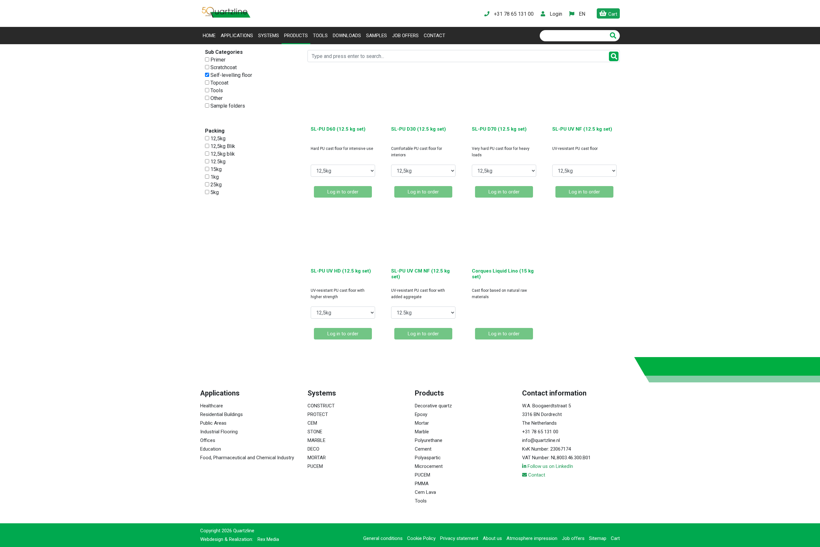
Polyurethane (428, 440)
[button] (581, 14)
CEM (312, 423)
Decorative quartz (433, 406)
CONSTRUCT (321, 406)
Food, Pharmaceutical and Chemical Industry (247, 458)
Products (296, 35)
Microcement (429, 466)
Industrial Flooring (219, 432)
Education (210, 449)
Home (210, 35)
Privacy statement (459, 538)
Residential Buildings (221, 414)
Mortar (422, 423)
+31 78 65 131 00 (540, 432)
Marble (422, 432)
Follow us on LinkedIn (549, 466)
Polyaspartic (428, 458)
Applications (237, 35)
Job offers (405, 35)
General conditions (383, 538)
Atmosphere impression (531, 538)
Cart (615, 538)
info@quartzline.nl (541, 440)
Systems (268, 35)
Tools (320, 35)
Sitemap (597, 538)
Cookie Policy (421, 538)
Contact (434, 35)
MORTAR (317, 458)
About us (492, 538)
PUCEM (315, 466)
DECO (313, 449)
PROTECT (318, 414)
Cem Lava (425, 492)
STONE (315, 432)
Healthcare (211, 406)
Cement (423, 449)
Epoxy (421, 414)
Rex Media (268, 539)
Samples (376, 35)
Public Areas (213, 423)
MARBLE (316, 440)
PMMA (422, 483)
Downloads (347, 35)
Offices (207, 440)
